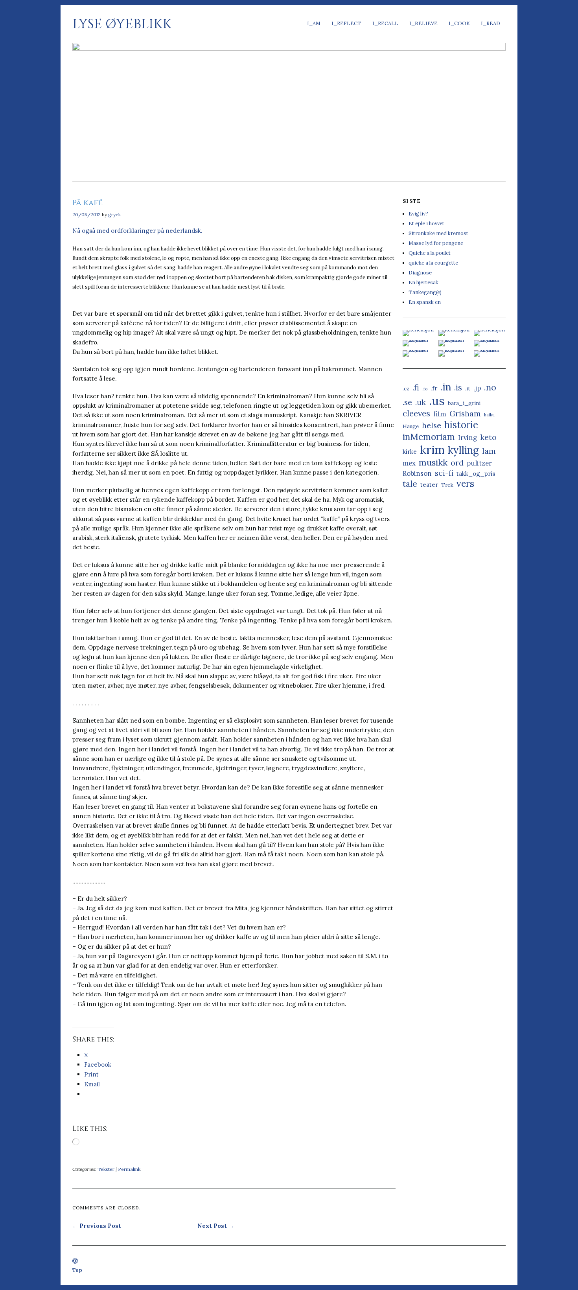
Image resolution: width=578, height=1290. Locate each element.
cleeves (416, 413)
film (439, 413)
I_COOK (459, 23)
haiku (489, 415)
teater (429, 484)
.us (437, 400)
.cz (406, 388)
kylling (463, 449)
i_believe (423, 23)
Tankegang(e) (425, 292)
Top (77, 1270)
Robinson (417, 473)
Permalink (129, 1169)
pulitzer (479, 463)
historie (461, 425)
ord (457, 462)
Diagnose (420, 272)
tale (410, 483)
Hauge (411, 426)
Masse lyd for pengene (436, 243)
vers (465, 483)
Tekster (106, 1169)
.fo (424, 389)
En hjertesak (423, 282)
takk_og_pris (476, 473)
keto (488, 437)
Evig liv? (418, 213)
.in (445, 387)
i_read (490, 23)
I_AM (313, 23)
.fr (434, 388)
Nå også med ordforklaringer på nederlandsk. (137, 230)
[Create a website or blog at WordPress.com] (75, 1261)
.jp (477, 388)
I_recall (385, 23)
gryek (114, 214)
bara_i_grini (464, 403)
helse (431, 425)
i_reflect (346, 23)
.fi (415, 387)
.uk (420, 402)
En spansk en (425, 302)
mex (409, 463)
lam (489, 451)
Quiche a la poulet (430, 253)
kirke (410, 451)
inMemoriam (429, 436)
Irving (467, 437)
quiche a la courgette (433, 262)
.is (458, 387)
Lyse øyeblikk (121, 24)
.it (467, 388)
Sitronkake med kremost (438, 233)
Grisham (465, 413)
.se (407, 402)
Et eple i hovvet (426, 223)
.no (490, 387)
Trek (447, 484)
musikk (433, 462)
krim (432, 449)
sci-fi (444, 473)
